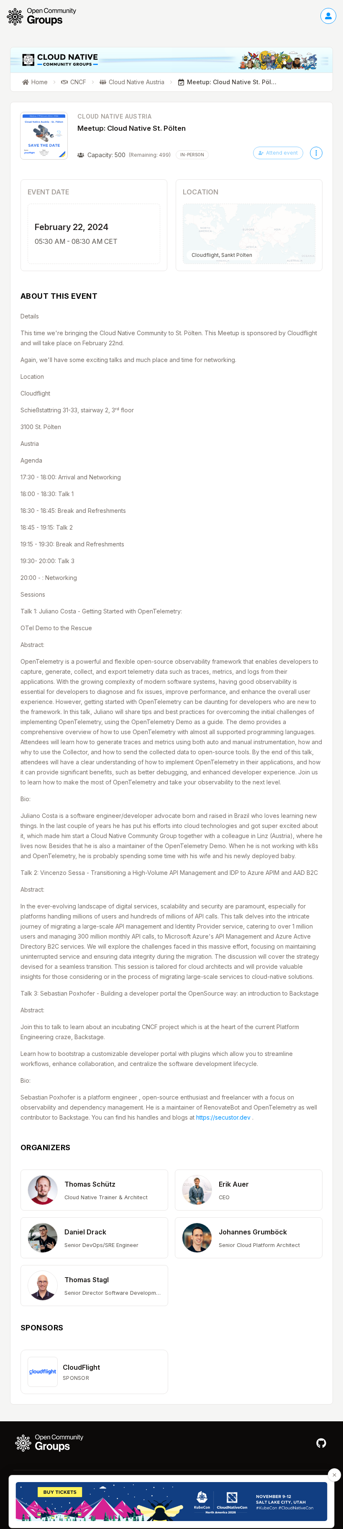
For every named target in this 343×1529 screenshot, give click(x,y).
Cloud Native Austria (114, 116)
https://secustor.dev (223, 1117)
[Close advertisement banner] (334, 1475)
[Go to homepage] (45, 17)
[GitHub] (321, 1443)
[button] (94, 1190)
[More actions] (316, 153)
